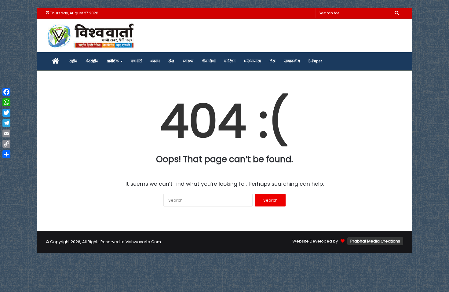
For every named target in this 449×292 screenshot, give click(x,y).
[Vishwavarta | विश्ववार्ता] (91, 35)
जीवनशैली (209, 61)
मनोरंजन (229, 61)
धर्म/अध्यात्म (252, 61)
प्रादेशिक (113, 61)
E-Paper (315, 61)
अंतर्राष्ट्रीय (92, 61)
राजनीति (136, 61)
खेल (171, 61)
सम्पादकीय (292, 61)
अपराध (155, 61)
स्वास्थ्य (188, 61)
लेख (273, 61)
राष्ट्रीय (73, 61)
